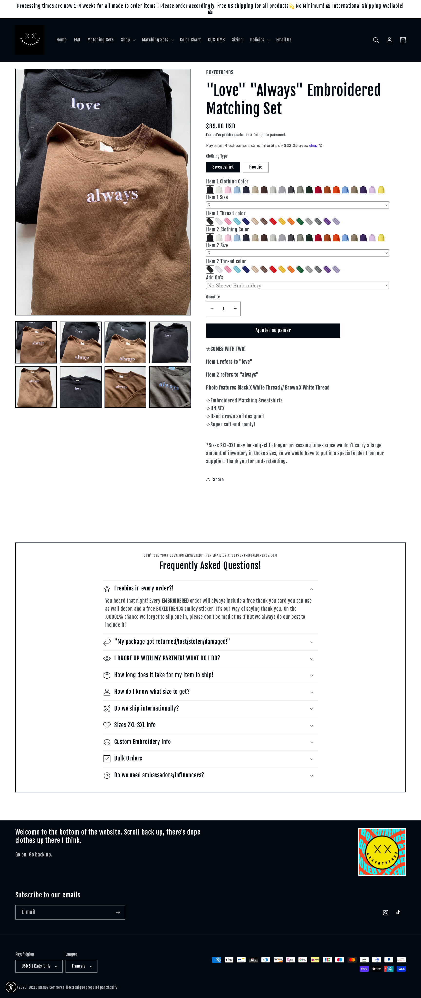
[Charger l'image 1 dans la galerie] (36, 342)
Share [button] (218, 479)
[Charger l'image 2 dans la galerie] (81, 342)
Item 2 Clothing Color (227, 229)
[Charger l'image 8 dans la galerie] (170, 387)
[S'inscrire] (118, 912)
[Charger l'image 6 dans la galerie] (81, 387)
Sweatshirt (223, 167)
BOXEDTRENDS (39, 987)
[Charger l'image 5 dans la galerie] (36, 387)
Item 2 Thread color (226, 261)
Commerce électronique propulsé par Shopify (83, 987)
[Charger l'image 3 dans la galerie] (125, 342)
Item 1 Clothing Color (227, 181)
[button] (127, 40)
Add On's (214, 277)
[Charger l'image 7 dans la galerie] (125, 387)
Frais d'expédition (220, 134)
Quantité (213, 296)
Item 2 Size (217, 245)
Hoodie (256, 167)
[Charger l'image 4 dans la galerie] (170, 342)
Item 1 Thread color (226, 213)
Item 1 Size (217, 197)
